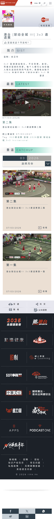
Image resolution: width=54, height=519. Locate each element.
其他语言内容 (25, 469)
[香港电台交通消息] (10, 304)
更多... (44, 76)
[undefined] (31, 3)
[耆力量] (14, 410)
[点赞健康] (14, 339)
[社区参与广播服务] (40, 375)
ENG (36, 3)
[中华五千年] (14, 445)
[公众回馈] (35, 310)
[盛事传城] (40, 410)
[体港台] (40, 322)
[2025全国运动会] (14, 322)
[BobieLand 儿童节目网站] (40, 339)
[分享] (37, 304)
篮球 (26, 137)
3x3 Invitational (17, 140)
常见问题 (36, 463)
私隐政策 (14, 466)
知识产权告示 (16, 463)
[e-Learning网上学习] (40, 357)
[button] (27, 102)
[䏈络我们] (10, 309)
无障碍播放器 (33, 466)
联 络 (16, 310)
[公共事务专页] (14, 375)
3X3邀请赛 (16, 137)
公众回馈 (43, 310)
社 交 (43, 304)
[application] (26, 102)
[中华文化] (14, 392)
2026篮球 (36, 137)
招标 (37, 459)
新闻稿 (13, 459)
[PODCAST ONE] (40, 428)
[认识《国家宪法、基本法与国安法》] (40, 392)
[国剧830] (14, 357)
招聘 (26, 459)
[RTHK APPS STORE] (14, 428)
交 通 (16, 304)
